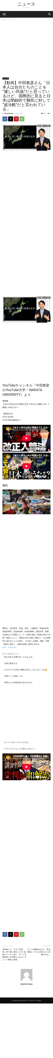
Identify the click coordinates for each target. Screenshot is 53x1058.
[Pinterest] (16, 118)
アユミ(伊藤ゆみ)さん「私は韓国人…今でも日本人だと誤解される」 (39, 952)
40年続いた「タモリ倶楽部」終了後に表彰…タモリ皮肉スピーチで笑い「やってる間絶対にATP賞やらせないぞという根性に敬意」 (14, 954)
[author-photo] (26, 981)
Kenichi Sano (9, 113)
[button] (49, 14)
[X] (10, 118)
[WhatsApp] (21, 118)
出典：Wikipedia (9, 647)
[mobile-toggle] (4, 14)
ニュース (12, 20)
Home (4, 20)
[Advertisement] (26, 50)
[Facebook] (4, 118)
